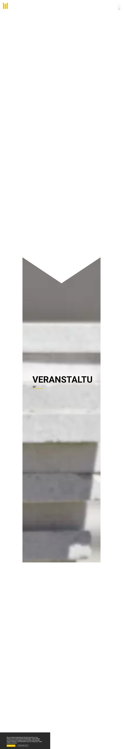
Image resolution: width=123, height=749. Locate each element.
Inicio (34, 386)
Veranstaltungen (38, 388)
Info (34, 387)
